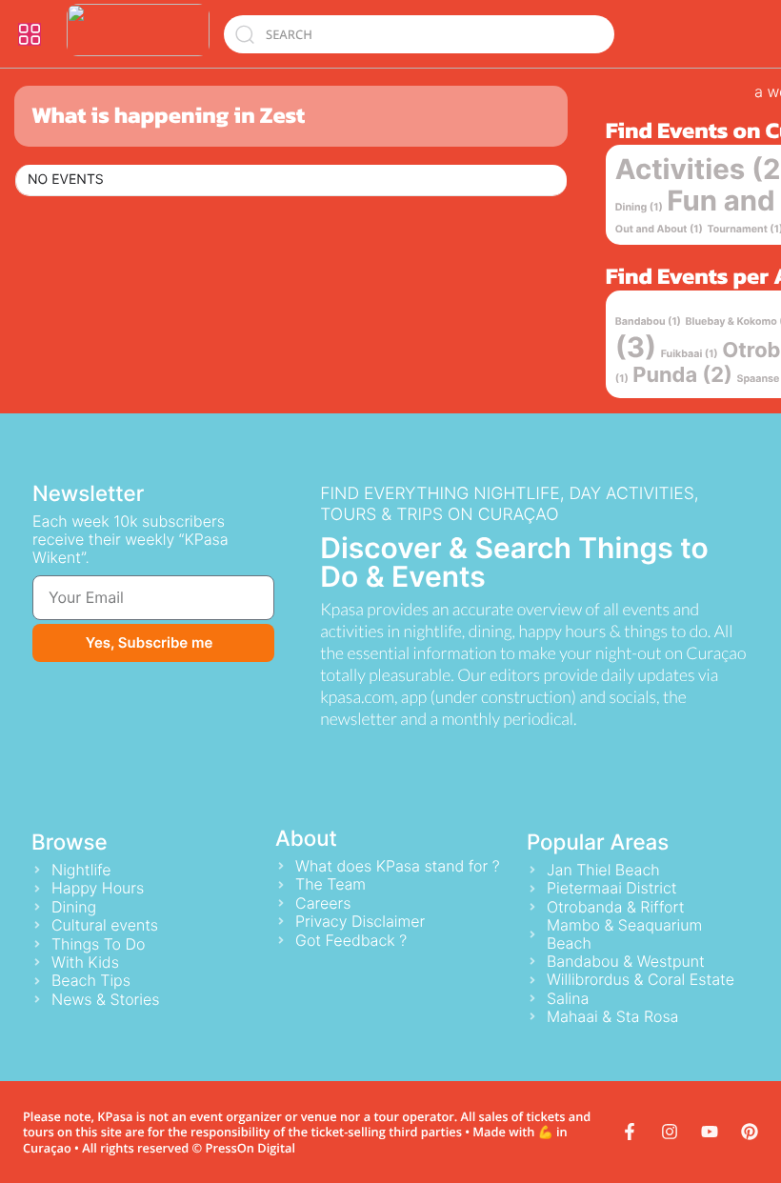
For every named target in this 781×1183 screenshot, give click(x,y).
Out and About (659, 229)
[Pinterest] (749, 1131)
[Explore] (29, 34)
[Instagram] (669, 1131)
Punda (682, 375)
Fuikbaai (689, 354)
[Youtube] (709, 1131)
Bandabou (648, 321)
